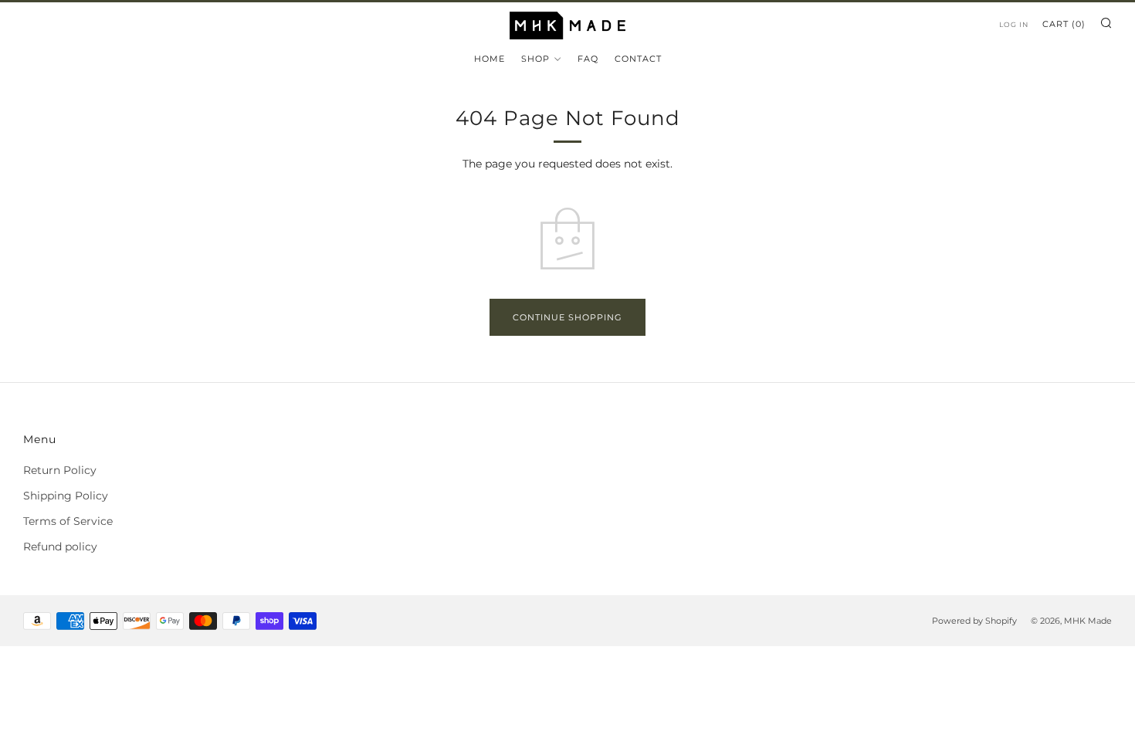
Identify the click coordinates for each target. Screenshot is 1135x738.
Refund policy (60, 547)
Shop (535, 58)
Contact (638, 58)
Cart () (1064, 24)
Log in (1013, 24)
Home (489, 58)
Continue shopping (567, 317)
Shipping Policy (65, 496)
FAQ (588, 58)
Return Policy (60, 470)
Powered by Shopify (974, 620)
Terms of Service (68, 521)
